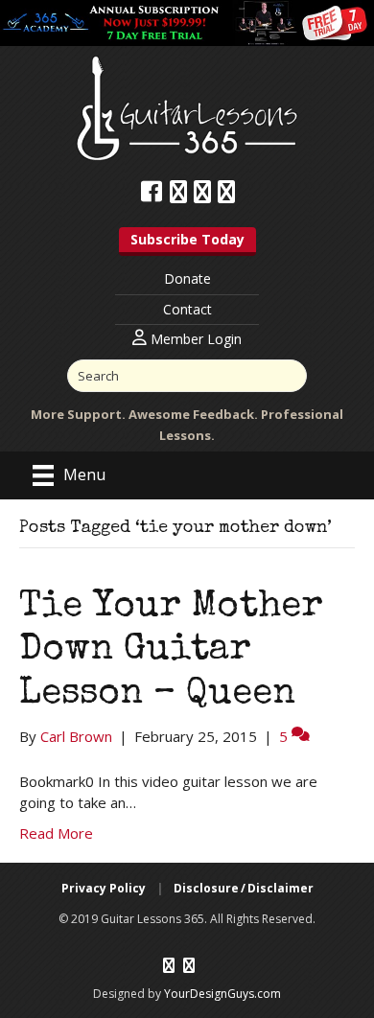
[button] (187, 241)
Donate (187, 278)
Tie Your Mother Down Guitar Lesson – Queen (171, 651)
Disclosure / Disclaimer (244, 888)
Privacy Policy (103, 888)
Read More (56, 833)
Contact (187, 309)
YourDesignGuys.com (222, 993)
